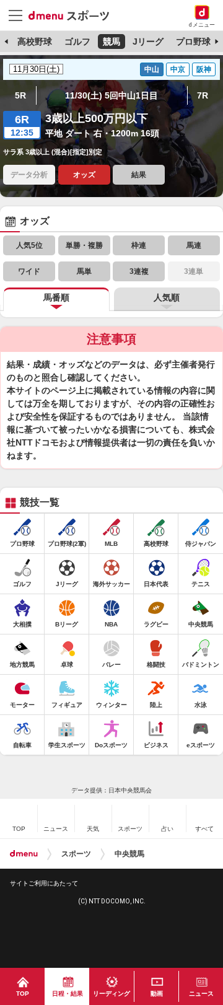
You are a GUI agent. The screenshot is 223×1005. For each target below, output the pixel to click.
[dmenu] (24, 854)
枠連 (138, 245)
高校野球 (34, 41)
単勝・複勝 (84, 245)
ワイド (29, 271)
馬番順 (56, 297)
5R (20, 95)
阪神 (203, 69)
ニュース (201, 993)
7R (202, 95)
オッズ (84, 174)
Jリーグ (148, 41)
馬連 (193, 245)
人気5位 (29, 245)
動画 (157, 993)
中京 (177, 69)
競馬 (111, 41)
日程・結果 (67, 993)
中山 (151, 69)
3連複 (139, 271)
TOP (22, 993)
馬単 (84, 271)
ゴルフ (77, 41)
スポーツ (76, 853)
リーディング (111, 993)
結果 (138, 174)
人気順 (167, 297)
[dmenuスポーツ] (73, 15)
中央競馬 (129, 853)
